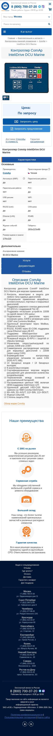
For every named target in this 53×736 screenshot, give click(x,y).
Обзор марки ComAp (14, 403)
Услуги (26, 260)
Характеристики (27, 159)
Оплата (27, 574)
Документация (26, 266)
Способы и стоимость (15, 140)
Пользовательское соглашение (20, 717)
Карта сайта (44, 717)
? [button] (49, 169)
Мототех (5, 6)
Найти (49, 24)
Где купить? (27, 571)
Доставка (27, 577)
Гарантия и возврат (27, 580)
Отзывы (26, 271)
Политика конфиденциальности (27, 715)
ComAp (7, 173)
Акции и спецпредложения (27, 565)
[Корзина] (50, 9)
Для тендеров (27, 583)
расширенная (37, 142)
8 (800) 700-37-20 (24, 6)
